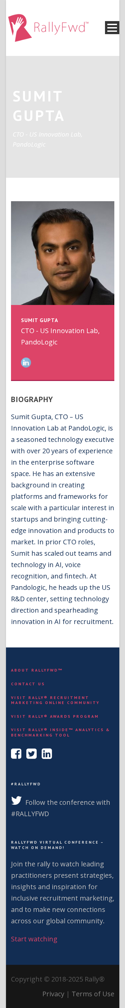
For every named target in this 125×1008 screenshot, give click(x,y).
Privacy (53, 993)
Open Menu (112, 27)
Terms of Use (93, 993)
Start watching (34, 938)
